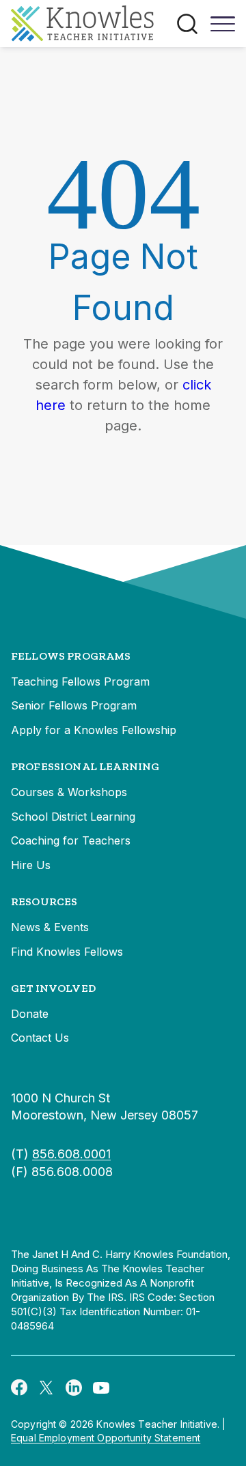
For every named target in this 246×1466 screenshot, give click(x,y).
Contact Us (40, 1037)
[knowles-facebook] (19, 1387)
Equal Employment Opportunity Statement (105, 1437)
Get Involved (53, 988)
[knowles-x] (46, 1387)
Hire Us (31, 865)
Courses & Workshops (69, 792)
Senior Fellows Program (74, 705)
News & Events (50, 927)
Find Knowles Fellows (67, 951)
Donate (30, 1014)
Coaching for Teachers (71, 840)
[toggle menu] (222, 28)
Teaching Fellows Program (80, 681)
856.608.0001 (71, 1154)
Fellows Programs (71, 655)
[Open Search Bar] (187, 24)
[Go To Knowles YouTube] (101, 1387)
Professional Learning (85, 766)
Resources (44, 901)
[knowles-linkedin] (74, 1387)
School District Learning (73, 816)
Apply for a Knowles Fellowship (93, 730)
